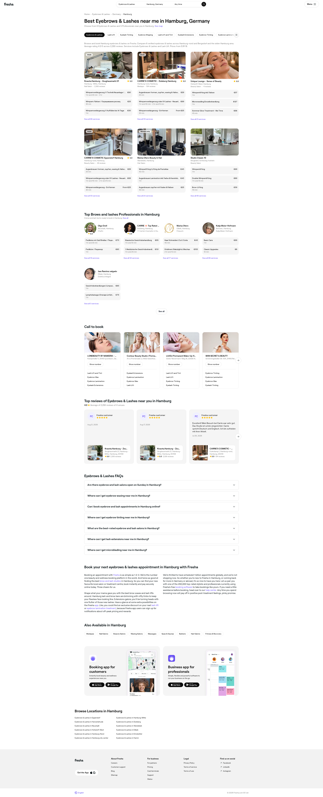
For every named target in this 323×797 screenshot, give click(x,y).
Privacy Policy (189, 763)
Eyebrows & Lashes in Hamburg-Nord (89, 734)
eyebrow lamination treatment (101, 608)
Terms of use (189, 771)
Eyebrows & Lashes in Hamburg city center (91, 738)
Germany (116, 14)
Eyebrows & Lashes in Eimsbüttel (129, 734)
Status (149, 779)
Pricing (150, 767)
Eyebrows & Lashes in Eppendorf (87, 718)
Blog (113, 771)
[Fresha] (9, 4)
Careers (114, 763)
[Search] (204, 4)
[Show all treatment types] (236, 35)
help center (211, 590)
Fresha (116, 575)
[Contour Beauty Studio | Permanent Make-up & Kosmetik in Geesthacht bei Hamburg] (142, 360)
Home (87, 14)
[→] (238, 360)
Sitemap (114, 775)
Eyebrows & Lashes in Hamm (127, 738)
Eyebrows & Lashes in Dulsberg (128, 722)
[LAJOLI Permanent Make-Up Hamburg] (181, 360)
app (96, 605)
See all (162, 311)
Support (150, 775)
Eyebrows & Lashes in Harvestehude (89, 722)
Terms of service (190, 767)
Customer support (118, 767)
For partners (152, 763)
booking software (183, 587)
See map (159, 26)
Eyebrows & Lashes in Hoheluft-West (89, 730)
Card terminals (153, 771)
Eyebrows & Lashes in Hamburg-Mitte (131, 718)
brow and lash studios (110, 581)
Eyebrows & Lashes (101, 14)
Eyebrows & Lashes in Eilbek (127, 730)
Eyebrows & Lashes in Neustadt (87, 726)
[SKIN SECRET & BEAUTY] (221, 360)
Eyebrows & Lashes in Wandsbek (129, 726)
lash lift (155, 605)
